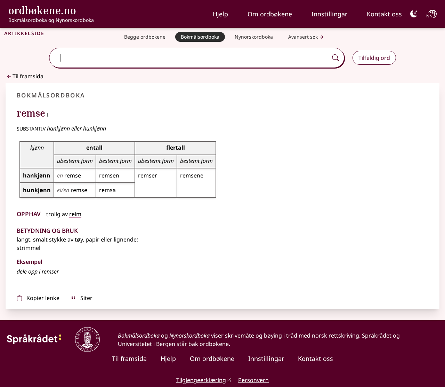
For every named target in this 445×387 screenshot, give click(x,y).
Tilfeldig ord (374, 58)
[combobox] (189, 58)
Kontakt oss (384, 14)
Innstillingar (329, 14)
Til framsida (28, 76)
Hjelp (220, 14)
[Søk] (335, 58)
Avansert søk (303, 36)
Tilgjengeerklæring (201, 380)
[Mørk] (413, 13)
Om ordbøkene (270, 14)
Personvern (253, 380)
